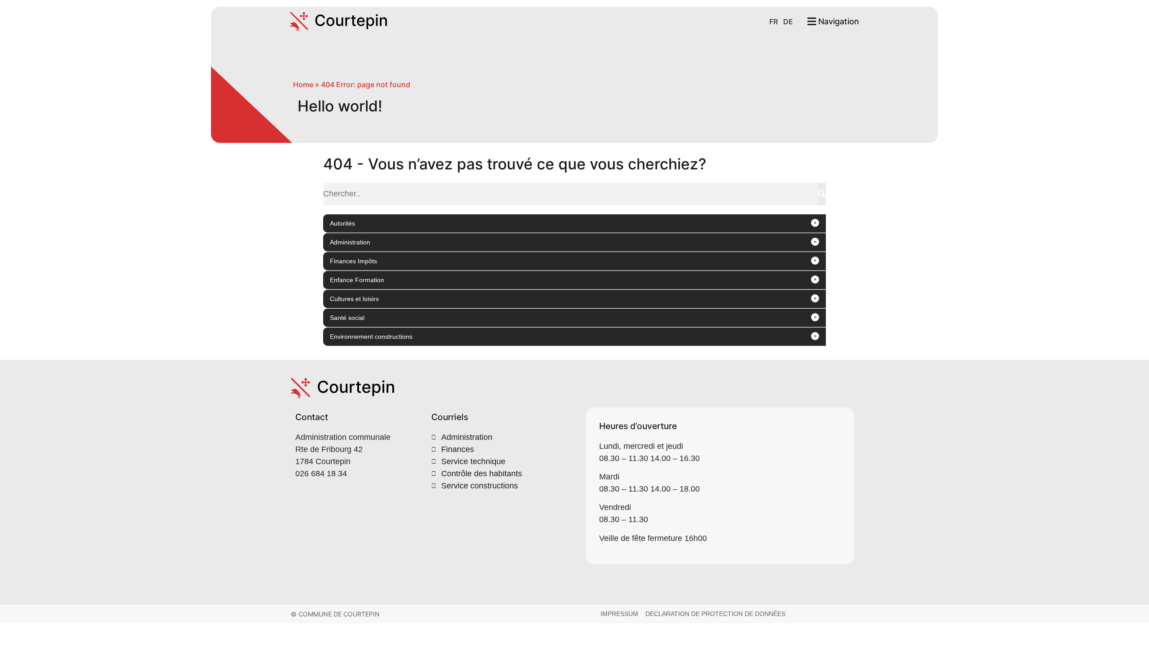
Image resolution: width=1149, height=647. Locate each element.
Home (303, 84)
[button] (574, 223)
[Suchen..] (822, 194)
